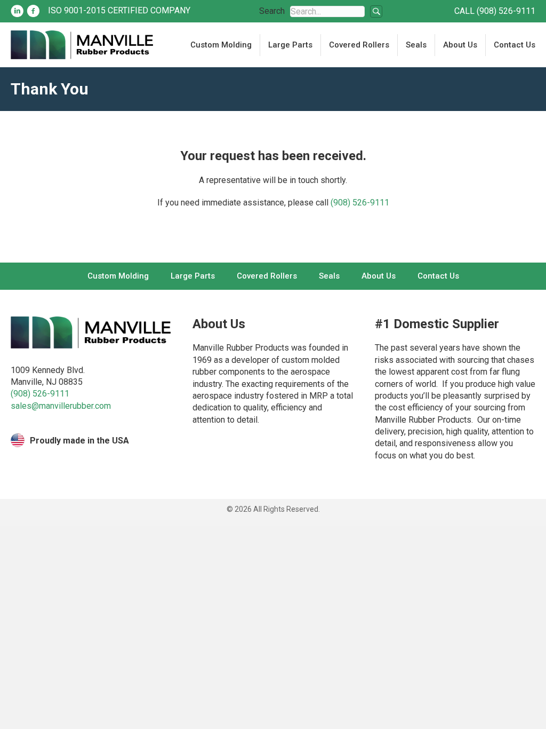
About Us (460, 45)
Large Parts (290, 45)
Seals (416, 45)
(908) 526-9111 (360, 202)
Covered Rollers (359, 45)
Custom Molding (221, 45)
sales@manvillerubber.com (61, 406)
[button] (376, 11)
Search (272, 11)
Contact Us (514, 45)
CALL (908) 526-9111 (494, 11)
